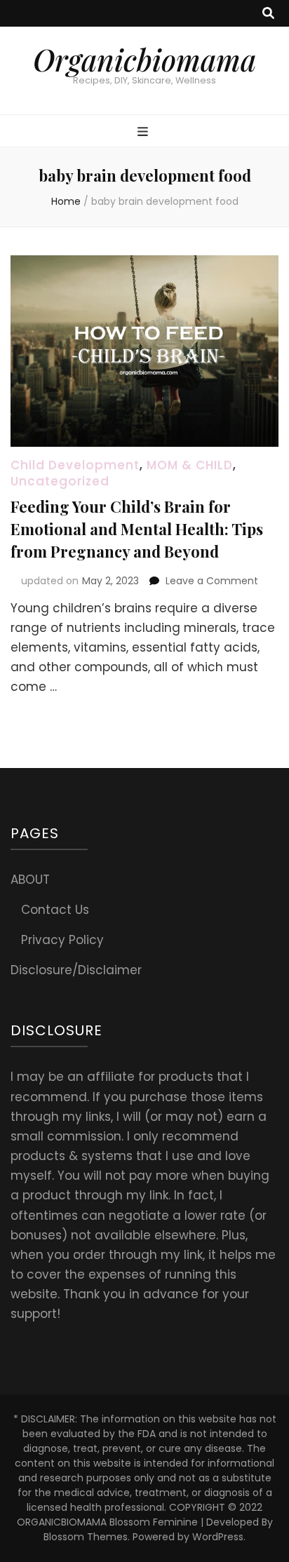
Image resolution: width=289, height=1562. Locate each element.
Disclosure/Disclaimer (76, 970)
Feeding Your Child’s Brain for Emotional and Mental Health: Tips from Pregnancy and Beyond (137, 529)
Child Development (75, 465)
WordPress (217, 1537)
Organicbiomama (144, 59)
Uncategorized (60, 481)
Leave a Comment (212, 581)
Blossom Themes (85, 1537)
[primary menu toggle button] (144, 132)
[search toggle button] (268, 13)
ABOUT (30, 879)
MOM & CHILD (190, 465)
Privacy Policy (62, 939)
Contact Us (55, 909)
